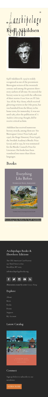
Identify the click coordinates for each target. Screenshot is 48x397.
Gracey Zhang (32, 285)
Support (10, 312)
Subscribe (14, 386)
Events (9, 308)
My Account (11, 316)
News (9, 301)
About (9, 297)
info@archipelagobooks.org (17, 271)
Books (9, 305)
